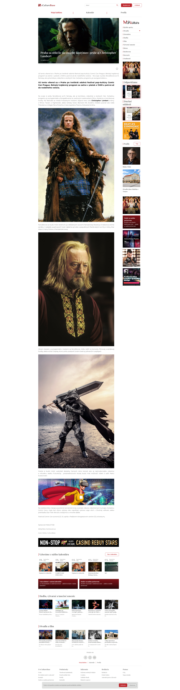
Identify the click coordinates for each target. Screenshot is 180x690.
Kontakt (40, 677)
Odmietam (132, 685)
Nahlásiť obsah (85, 677)
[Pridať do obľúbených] (117, 68)
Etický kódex (105, 675)
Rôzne (125, 48)
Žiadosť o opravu (85, 680)
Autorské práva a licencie (109, 677)
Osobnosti (126, 58)
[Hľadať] (117, 5)
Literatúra (126, 34)
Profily (124, 12)
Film (125, 41)
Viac (137, 144)
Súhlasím (123, 685)
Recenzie (126, 55)
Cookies (83, 675)
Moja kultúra (56, 12)
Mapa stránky (127, 675)
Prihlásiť (137, 5)
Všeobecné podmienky (65, 672)
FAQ (124, 672)
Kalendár (90, 12)
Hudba (125, 38)
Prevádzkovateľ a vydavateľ (46, 675)
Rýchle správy (128, 27)
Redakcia (104, 672)
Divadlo (126, 31)
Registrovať (126, 5)
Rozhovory (127, 52)
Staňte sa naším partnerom (46, 680)
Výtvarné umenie (129, 45)
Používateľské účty (64, 675)
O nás (39, 672)
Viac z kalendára (112, 554)
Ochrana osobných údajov (88, 672)
